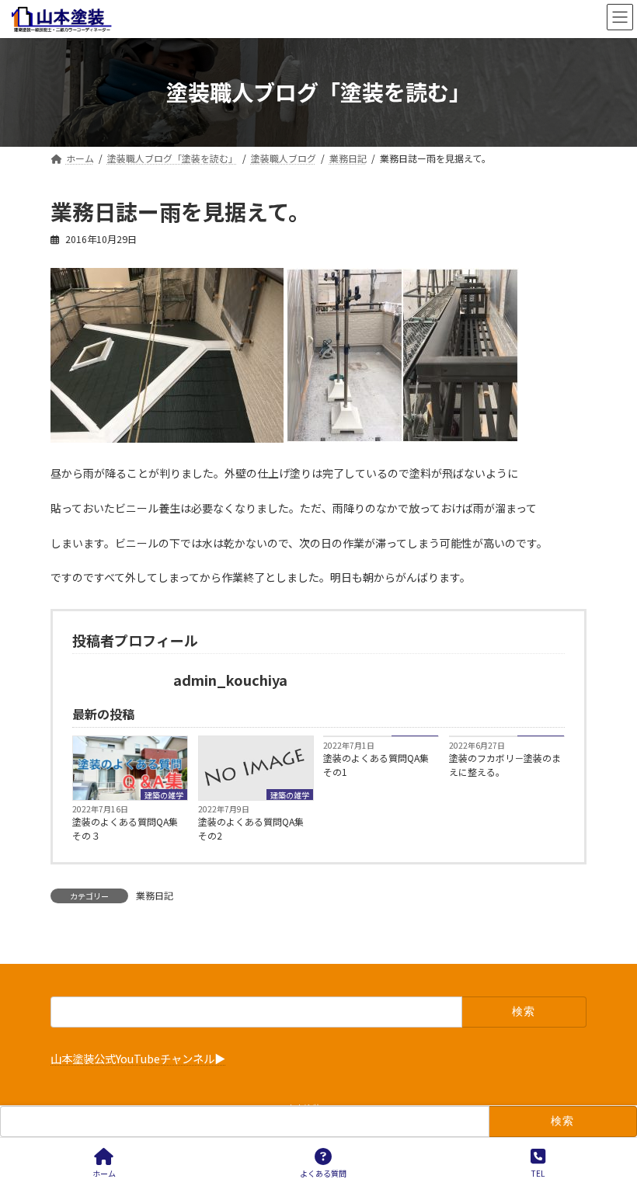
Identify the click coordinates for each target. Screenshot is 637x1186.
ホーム (104, 1172)
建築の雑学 (163, 794)
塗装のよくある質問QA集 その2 (255, 828)
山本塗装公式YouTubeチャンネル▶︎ (137, 1059)
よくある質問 (323, 1172)
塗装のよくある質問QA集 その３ (129, 828)
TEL (538, 1172)
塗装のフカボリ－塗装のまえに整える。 (505, 764)
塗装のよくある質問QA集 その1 (380, 764)
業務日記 (154, 895)
